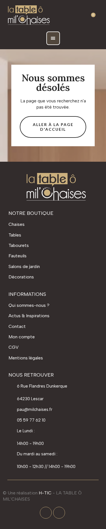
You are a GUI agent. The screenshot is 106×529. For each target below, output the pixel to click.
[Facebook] (46, 513)
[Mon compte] (77, 15)
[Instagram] (59, 513)
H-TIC (45, 493)
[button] (63, 15)
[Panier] (90, 15)
